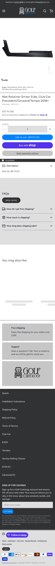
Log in (6, 549)
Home (4, 87)
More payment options (27, 153)
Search (5, 393)
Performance (42, 541)
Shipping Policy (9, 409)
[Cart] (50, 11)
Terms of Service (10, 425)
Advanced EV (8, 475)
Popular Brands (31, 541)
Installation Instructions (13, 401)
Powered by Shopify (9, 563)
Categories (12, 541)
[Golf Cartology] (28, 11)
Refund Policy (9, 417)
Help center (11, 200)
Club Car (6, 434)
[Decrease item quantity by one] (5, 129)
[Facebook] (3, 535)
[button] (27, 137)
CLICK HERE (19, 2)
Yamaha (6, 450)
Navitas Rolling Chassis (13, 458)
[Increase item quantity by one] (50, 129)
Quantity (5, 124)
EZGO (5, 442)
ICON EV (6, 466)
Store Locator (7, 544)
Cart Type (20, 541)
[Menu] (5, 11)
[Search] (43, 11)
